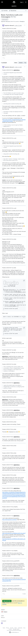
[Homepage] (14, 2)
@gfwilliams (17, 70)
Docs (24, 627)
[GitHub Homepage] (10, 632)
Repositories (13, 10)
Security (11, 627)
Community (20, 627)
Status (15, 627)
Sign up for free (6, 601)
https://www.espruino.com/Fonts (9, 519)
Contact (10, 629)
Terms (4, 627)
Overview (5, 10)
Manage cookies (16, 629)
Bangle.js (22, 21)
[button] (26, 10)
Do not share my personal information (14, 630)
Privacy (7, 627)
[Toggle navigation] (2, 2)
